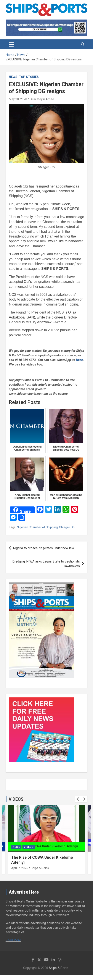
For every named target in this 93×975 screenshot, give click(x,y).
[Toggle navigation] (11, 44)
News (13, 77)
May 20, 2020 (18, 99)
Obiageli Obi (67, 527)
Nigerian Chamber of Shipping (37, 527)
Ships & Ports (40, 868)
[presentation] (78, 799)
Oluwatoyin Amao (42, 99)
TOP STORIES (29, 77)
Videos (28, 847)
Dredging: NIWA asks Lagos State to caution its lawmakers (46, 563)
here (79, 360)
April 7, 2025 (19, 868)
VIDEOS (16, 799)
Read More (13, 940)
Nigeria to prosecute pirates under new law (43, 548)
